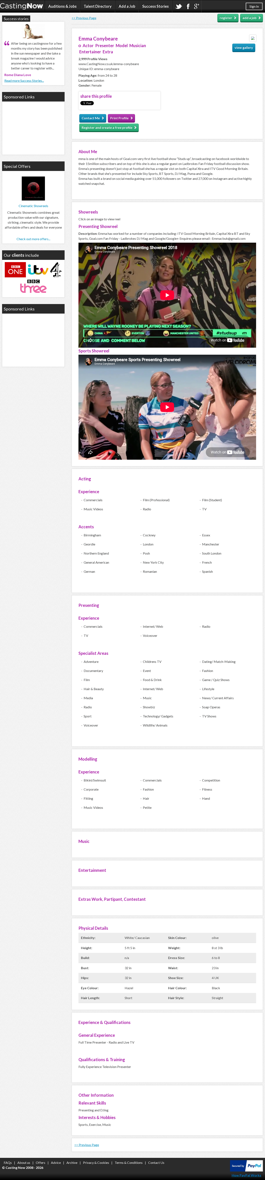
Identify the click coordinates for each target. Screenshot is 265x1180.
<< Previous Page (84, 18)
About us (23, 1162)
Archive (71, 1162)
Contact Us (156, 1162)
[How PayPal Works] (246, 1170)
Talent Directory (98, 6)
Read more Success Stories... (24, 80)
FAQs (8, 1162)
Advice (56, 1162)
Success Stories (155, 6)
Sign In (254, 6)
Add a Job (127, 6)
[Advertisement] (33, 127)
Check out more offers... (33, 239)
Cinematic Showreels (33, 206)
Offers (40, 1162)
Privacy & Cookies (96, 1162)
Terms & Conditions (129, 1162)
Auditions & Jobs (62, 6)
